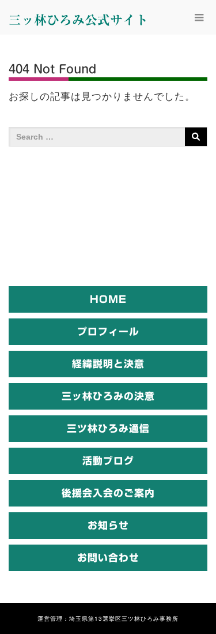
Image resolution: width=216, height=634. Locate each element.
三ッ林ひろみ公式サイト (78, 20)
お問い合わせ (108, 557)
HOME (108, 299)
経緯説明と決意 (108, 364)
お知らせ (108, 525)
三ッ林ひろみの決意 (108, 396)
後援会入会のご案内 (108, 493)
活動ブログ (108, 461)
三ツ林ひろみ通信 (108, 428)
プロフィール (108, 331)
